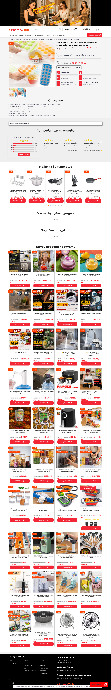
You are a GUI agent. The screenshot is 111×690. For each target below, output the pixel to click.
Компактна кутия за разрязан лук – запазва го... (67, 275)
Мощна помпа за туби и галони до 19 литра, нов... (43, 392)
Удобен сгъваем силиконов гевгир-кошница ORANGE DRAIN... (67, 509)
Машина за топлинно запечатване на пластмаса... (43, 509)
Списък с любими (93, 35)
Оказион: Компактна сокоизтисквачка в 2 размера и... (19, 353)
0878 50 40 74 (63, 660)
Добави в (17, 201)
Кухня (28, 39)
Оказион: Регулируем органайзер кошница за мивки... (91, 314)
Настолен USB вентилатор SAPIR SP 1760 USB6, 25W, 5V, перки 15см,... (67, 636)
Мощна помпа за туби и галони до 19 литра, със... (20, 392)
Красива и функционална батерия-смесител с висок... (19, 314)
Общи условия (44, 668)
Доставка (43, 665)
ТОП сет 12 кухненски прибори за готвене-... (91, 556)
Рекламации (43, 673)
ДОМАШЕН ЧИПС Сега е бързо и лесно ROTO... (43, 556)
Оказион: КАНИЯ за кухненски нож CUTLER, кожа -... (43, 314)
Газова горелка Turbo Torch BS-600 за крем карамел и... (67, 556)
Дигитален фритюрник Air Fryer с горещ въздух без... (67, 431)
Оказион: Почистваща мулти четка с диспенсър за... (67, 313)
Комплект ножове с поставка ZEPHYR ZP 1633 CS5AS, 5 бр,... (74, 191)
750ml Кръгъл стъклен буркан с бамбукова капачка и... (19, 470)
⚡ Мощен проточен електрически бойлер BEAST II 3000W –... (67, 354)
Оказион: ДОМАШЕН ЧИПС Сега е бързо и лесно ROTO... (43, 353)
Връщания (43, 676)
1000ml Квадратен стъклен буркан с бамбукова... (67, 470)
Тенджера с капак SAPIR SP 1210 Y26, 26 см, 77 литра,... (36, 191)
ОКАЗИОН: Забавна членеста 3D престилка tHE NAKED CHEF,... (19, 556)
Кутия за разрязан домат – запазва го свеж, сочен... (43, 275)
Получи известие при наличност (68, 67)
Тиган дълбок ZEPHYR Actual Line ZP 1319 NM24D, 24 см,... (93, 191)
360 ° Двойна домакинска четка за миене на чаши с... (43, 595)
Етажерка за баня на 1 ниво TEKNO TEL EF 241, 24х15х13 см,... (18, 191)
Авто (49, 35)
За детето (29, 35)
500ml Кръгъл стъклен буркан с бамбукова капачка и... (43, 470)
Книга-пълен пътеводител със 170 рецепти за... (20, 431)
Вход (10, 660)
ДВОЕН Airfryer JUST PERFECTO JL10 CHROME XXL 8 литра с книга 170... (67, 393)
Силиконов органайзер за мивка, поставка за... (91, 595)
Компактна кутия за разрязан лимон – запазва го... (91, 275)
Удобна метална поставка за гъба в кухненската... (19, 275)
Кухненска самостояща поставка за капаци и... (67, 595)
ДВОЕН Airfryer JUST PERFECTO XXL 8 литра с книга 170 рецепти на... (91, 393)
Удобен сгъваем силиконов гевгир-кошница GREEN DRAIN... (19, 635)
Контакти (42, 663)
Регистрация (13, 663)
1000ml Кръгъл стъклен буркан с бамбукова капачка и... (91, 431)
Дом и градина (40, 35)
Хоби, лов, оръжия (58, 35)
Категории (19, 35)
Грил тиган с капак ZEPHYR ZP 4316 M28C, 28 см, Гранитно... (55, 191)
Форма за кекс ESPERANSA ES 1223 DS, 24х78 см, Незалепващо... (43, 634)
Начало (11, 35)
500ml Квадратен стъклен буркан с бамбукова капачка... (20, 509)
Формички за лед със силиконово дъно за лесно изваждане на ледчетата (56, 39)
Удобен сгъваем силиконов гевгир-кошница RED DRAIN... (91, 509)
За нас (42, 660)
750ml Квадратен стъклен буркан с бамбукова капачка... (91, 470)
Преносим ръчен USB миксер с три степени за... (20, 595)
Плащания (43, 670)
